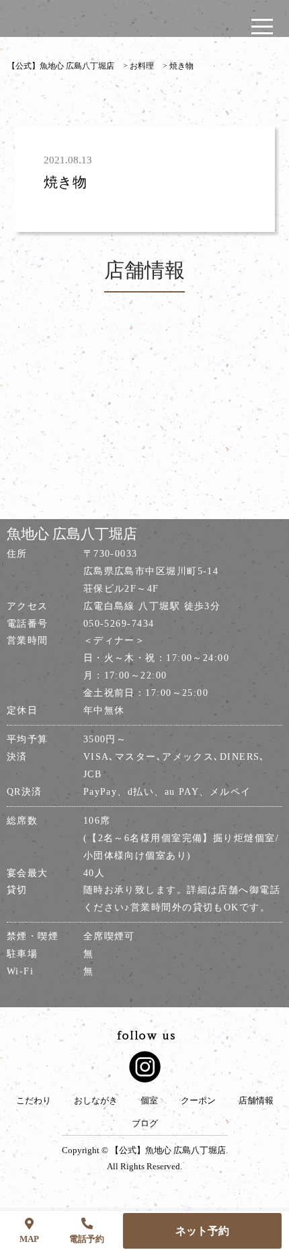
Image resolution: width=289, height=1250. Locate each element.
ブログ (145, 1123)
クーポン (198, 1100)
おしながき (96, 1100)
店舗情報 (256, 1100)
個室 (149, 1100)
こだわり (33, 1100)
